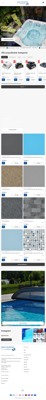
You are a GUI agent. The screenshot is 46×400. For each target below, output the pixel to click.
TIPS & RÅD (26, 371)
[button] (34, 347)
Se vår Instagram (6, 339)
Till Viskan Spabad (10, 39)
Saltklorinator (30, 57)
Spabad (19, 57)
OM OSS (25, 366)
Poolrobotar (4, 57)
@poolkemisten (4, 335)
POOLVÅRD (26, 357)
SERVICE (25, 364)
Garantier (3, 383)
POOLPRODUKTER (27, 354)
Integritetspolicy (4, 380)
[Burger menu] (3, 3)
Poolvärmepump (12, 57)
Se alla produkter (12, 129)
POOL (25, 352)
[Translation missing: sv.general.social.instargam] (22, 390)
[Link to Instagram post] (27, 335)
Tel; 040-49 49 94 (5, 371)
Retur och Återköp (4, 378)
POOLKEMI (26, 359)
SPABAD (25, 362)
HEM (25, 350)
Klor (24, 57)
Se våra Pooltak (23, 323)
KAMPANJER (26, 369)
